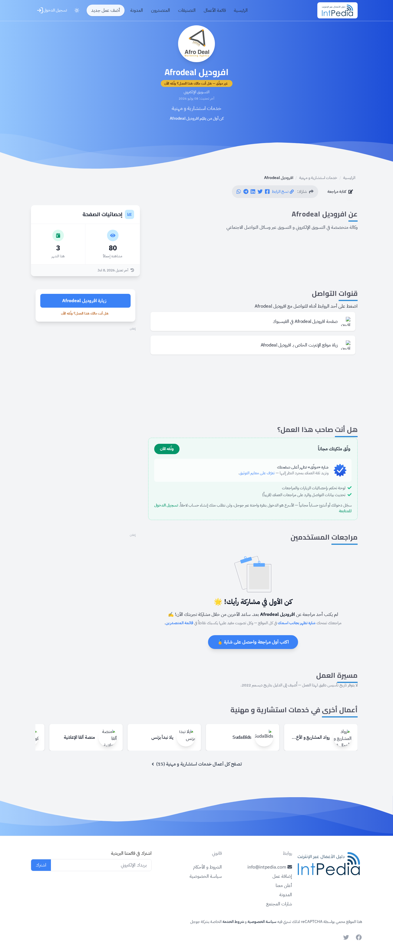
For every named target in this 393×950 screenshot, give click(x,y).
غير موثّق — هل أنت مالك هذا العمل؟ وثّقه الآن (196, 83)
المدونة (136, 10)
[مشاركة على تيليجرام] (245, 192)
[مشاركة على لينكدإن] (253, 192)
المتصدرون (160, 10)
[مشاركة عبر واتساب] (238, 192)
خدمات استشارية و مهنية (196, 108)
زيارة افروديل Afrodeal (84, 300)
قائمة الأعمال (215, 10)
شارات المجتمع (279, 903)
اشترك (41, 865)
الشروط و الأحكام (207, 867)
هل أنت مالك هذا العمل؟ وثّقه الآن (84, 313)
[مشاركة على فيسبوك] (267, 192)
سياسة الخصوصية (206, 876)
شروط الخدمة (233, 922)
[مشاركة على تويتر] (260, 192)
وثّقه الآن (167, 449)
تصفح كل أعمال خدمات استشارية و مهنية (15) (199, 764)
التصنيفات (187, 10)
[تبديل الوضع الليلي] (76, 10)
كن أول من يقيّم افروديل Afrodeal (197, 118)
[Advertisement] (85, 372)
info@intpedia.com (267, 867)
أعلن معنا (284, 885)
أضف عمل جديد (105, 10)
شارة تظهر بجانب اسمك (297, 623)
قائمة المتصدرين (179, 623)
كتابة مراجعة (336, 192)
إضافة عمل (282, 876)
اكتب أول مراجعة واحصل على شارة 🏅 (253, 642)
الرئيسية (241, 10)
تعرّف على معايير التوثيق (257, 473)
